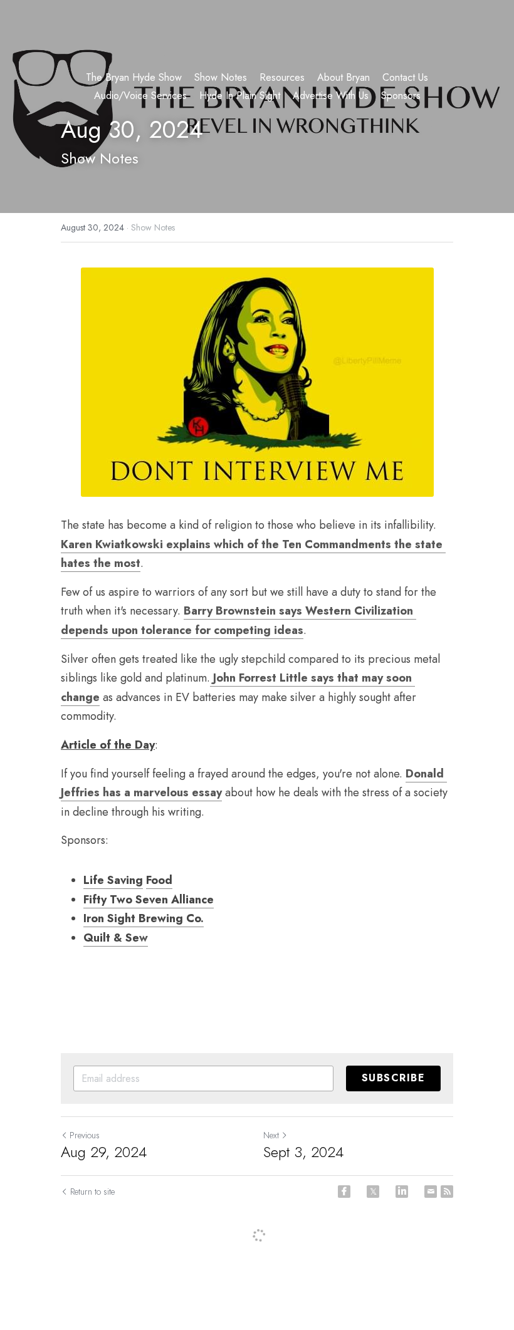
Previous (85, 1135)
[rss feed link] (447, 1191)
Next (271, 1135)
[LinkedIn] (402, 1191)
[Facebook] (344, 1191)
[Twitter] (373, 1191)
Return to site (92, 1191)
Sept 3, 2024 (303, 1152)
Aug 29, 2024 (104, 1152)
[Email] (430, 1191)
